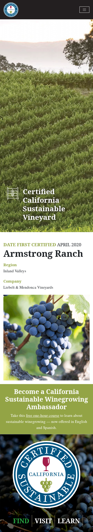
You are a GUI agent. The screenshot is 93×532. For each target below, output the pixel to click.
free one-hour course (42, 415)
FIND (21, 521)
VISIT (43, 521)
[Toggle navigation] (84, 10)
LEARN (69, 521)
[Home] (11, 9)
